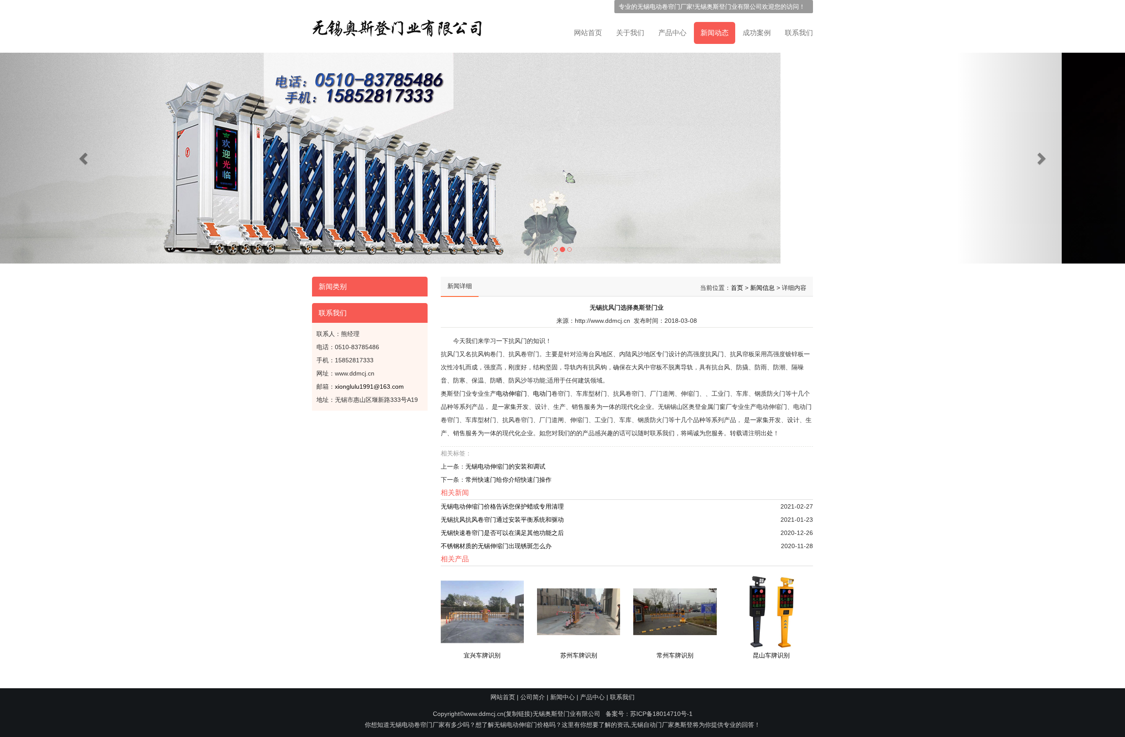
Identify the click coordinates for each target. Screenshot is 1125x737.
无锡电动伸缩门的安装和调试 (505, 466)
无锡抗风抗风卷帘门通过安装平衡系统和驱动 (502, 519)
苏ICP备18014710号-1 (661, 713)
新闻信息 (762, 287)
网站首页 (588, 32)
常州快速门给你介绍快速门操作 (508, 479)
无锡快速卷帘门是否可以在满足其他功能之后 (502, 532)
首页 (737, 287)
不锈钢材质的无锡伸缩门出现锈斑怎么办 (496, 545)
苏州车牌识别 (578, 655)
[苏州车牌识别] (578, 611)
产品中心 (672, 32)
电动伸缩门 (511, 393)
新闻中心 (562, 697)
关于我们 (630, 32)
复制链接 (518, 713)
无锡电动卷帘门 (658, 6)
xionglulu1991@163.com (369, 386)
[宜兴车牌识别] (482, 611)
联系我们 (799, 32)
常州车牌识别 (675, 655)
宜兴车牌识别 (482, 655)
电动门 (542, 393)
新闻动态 (714, 32)
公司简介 (532, 697)
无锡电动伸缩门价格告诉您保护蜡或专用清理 (502, 506)
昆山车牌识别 (771, 655)
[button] (84, 158)
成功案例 (757, 32)
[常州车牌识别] (674, 611)
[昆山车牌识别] (771, 611)
